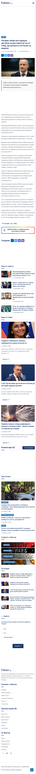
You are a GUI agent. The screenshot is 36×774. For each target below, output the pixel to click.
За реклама (4, 747)
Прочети (5, 359)
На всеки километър (7, 698)
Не (5, 633)
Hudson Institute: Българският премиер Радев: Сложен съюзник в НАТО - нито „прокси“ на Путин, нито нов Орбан (22, 598)
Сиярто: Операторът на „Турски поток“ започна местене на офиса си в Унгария (22, 284)
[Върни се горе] (31, 770)
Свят (3, 525)
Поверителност (5, 744)
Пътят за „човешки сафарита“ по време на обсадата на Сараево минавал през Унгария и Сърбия (23, 308)
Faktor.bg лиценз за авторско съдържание (15, 766)
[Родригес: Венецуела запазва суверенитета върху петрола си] (18, 330)
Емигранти (4, 722)
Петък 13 (4, 701)
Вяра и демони (5, 717)
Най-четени (5, 477)
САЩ (15, 223)
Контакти (4, 749)
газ (11, 223)
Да (5, 629)
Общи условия (5, 741)
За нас (3, 738)
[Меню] (33, 3)
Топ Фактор (4, 704)
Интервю (3, 690)
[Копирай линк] (12, 55)
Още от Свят (7, 317)
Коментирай (29, 447)
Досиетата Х (5, 719)
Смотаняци (4, 728)
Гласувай (17, 646)
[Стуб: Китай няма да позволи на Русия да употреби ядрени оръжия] (18, 372)
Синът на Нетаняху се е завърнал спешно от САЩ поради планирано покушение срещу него (21, 607)
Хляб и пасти (5, 695)
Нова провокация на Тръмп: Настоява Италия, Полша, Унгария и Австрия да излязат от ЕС (23, 273)
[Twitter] (5, 55)
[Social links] (3, 753)
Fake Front (4, 714)
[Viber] (8, 55)
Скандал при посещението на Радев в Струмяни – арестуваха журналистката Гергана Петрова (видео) (18, 507)
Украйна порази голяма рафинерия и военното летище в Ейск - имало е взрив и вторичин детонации (17, 426)
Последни (5, 569)
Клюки (3, 725)
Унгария (6, 223)
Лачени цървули (7, 515)
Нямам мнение (8, 637)
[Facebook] (2, 55)
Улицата (5, 502)
